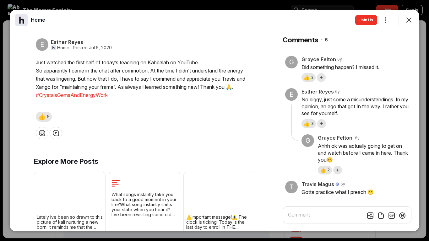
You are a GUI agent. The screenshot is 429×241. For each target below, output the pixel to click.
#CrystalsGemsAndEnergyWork (72, 95)
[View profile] (21, 20)
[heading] (38, 19)
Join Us (366, 20)
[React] (42, 133)
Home (63, 47)
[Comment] (56, 133)
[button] (44, 117)
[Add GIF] (392, 216)
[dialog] (214, 120)
